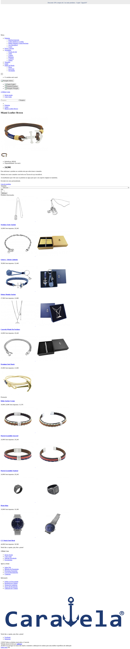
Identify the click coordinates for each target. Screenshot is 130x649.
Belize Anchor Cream (8, 401)
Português (15, 88)
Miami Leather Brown (11, 108)
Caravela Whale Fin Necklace (10, 329)
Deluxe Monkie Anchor (8, 294)
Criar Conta (8, 97)
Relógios (11, 57)
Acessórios (8, 50)
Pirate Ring (4, 505)
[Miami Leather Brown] (24, 151)
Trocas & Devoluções (11, 587)
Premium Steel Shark (8, 364)
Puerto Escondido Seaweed (9, 436)
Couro (10, 47)
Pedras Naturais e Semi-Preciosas (18, 43)
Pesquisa (22, 100)
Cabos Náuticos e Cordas (16, 41)
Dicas (10, 67)
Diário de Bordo (9, 65)
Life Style (11, 69)
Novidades (11, 70)
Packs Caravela (9, 48)
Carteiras (11, 58)
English (13, 84)
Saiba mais (4, 647)
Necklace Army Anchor (8, 224)
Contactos (8, 574)
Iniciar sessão (9, 95)
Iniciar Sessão (9, 555)
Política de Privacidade (11, 581)
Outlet (6, 64)
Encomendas (8, 560)
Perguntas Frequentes (11, 571)
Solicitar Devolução (10, 558)
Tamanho (3, 186)
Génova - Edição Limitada (9, 259)
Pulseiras (7, 38)
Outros (10, 60)
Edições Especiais (13, 40)
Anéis (10, 53)
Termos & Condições (11, 585)
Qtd (2, 189)
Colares (10, 55)
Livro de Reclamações (11, 572)
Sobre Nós (8, 567)
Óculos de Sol (12, 52)
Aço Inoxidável (13, 45)
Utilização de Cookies (11, 588)
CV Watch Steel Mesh (8, 540)
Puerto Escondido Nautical (9, 471)
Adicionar (4, 193)
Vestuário (7, 62)
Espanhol (15, 86)
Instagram (7, 639)
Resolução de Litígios (11, 583)
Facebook (7, 637)
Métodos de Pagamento (12, 569)
